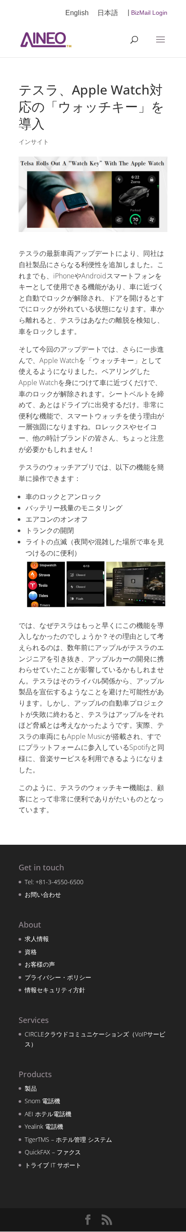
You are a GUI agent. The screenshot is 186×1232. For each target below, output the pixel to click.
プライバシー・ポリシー (58, 977)
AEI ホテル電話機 (48, 1114)
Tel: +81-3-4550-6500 (54, 882)
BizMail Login (149, 12)
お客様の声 (40, 964)
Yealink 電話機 (44, 1126)
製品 (31, 1088)
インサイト (34, 141)
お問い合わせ (43, 894)
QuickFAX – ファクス (53, 1152)
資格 (31, 952)
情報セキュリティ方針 (55, 990)
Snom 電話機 (42, 1101)
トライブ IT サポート (53, 1165)
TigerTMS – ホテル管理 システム (68, 1139)
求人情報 (37, 939)
